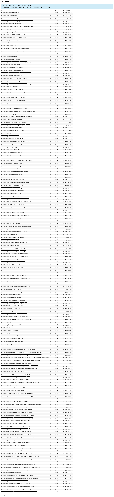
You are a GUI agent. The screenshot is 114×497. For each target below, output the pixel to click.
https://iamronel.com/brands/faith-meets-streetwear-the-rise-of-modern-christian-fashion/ (14, 480)
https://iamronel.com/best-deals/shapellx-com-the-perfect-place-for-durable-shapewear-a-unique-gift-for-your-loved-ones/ (19, 365)
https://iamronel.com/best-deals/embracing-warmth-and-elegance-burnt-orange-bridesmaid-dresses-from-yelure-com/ (19, 349)
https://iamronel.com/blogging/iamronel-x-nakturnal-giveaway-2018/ (11, 127)
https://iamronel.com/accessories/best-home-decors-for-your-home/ (11, 311)
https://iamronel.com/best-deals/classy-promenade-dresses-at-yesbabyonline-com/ (13, 250)
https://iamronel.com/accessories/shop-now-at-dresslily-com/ (10, 73)
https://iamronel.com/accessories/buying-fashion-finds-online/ (10, 317)
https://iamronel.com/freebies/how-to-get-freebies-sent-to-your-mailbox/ (12, 432)
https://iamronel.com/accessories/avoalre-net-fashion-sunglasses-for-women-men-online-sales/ (15, 182)
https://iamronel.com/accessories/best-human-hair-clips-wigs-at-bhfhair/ (12, 144)
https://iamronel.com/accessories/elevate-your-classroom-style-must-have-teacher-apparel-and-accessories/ (17, 417)
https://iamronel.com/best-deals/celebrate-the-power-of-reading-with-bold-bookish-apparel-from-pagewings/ (17, 437)
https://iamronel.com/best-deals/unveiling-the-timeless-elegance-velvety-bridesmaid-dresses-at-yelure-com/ (17, 347)
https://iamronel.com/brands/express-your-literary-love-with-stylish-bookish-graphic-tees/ (14, 429)
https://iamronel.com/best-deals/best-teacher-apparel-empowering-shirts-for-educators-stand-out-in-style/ (17, 475)
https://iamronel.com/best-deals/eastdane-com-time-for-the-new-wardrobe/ (12, 254)
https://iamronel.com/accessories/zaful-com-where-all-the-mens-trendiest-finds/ (13, 51)
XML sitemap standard (28, 5)
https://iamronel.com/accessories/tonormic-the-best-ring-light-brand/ (11, 292)
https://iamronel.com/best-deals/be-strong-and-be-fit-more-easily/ (11, 322)
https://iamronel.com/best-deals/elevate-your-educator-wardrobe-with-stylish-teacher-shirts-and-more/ (16, 385)
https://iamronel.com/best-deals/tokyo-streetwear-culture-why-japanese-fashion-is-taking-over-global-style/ (17, 481)
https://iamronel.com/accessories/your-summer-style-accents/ (10, 272)
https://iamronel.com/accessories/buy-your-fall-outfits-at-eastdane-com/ (12, 220)
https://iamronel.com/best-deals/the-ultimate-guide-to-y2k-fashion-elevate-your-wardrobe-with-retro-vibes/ (17, 418)
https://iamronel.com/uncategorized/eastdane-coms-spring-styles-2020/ (11, 264)
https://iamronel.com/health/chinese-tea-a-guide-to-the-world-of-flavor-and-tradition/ (14, 333)
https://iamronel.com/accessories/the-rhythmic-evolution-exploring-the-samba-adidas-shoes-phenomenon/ (17, 374)
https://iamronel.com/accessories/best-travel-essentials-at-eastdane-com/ (12, 174)
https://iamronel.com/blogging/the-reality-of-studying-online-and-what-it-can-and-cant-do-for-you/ (16, 125)
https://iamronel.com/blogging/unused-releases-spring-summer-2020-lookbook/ (13, 243)
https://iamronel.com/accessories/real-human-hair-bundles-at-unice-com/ (12, 138)
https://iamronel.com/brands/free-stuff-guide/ (8, 306)
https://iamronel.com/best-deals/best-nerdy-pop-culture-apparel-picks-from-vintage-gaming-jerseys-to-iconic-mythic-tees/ (19, 478)
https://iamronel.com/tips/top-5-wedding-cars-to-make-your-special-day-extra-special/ (14, 122)
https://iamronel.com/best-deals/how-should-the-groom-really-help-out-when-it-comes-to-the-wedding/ (16, 87)
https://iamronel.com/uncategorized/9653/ (7, 327)
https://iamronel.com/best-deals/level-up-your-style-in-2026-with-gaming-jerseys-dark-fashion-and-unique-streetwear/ (19, 491)
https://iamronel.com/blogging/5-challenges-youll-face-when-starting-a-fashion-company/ (14, 42)
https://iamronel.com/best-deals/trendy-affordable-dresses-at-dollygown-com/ (13, 179)
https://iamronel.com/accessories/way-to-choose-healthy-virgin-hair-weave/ (12, 267)
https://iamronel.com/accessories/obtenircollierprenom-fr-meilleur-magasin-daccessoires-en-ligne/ (16, 201)
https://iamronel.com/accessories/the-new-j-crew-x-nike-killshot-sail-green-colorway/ (14, 188)
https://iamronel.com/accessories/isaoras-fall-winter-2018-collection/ (11, 45)
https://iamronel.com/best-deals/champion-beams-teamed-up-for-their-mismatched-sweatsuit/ (15, 92)
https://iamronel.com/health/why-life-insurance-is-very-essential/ (11, 346)
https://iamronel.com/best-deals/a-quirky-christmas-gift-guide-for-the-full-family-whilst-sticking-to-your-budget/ (18, 26)
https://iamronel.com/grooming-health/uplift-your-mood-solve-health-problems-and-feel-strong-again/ (16, 116)
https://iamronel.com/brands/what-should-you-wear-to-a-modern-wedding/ (12, 130)
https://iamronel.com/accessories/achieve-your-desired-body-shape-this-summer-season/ (14, 316)
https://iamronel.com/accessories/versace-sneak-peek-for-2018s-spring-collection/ (13, 31)
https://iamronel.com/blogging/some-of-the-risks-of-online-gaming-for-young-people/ (14, 302)
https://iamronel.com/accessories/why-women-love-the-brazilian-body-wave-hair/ (13, 207)
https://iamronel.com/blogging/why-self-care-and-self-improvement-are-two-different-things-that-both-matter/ (18, 62)
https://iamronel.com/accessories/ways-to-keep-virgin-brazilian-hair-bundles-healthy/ (14, 313)
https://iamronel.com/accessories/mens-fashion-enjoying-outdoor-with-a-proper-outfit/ (14, 231)
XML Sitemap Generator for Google (40, 7)
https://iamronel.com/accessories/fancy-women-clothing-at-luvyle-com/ (12, 166)
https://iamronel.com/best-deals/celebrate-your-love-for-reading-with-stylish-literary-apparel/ (15, 461)
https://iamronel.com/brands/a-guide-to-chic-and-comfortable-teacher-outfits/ (13, 390)
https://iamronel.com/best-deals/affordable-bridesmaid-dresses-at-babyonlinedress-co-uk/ (14, 253)
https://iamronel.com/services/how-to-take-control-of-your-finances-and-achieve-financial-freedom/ (16, 335)
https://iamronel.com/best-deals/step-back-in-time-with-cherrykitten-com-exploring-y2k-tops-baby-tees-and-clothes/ (18, 355)
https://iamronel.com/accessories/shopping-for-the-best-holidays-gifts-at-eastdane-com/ (14, 248)
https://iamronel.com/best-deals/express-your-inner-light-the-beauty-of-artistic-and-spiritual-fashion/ (16, 459)
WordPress (20, 7)
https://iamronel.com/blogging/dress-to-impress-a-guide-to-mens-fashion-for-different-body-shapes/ (16, 363)
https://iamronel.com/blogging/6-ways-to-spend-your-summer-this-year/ (12, 67)
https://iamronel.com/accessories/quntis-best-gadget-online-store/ (11, 209)
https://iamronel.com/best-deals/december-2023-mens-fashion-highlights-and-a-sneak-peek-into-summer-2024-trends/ (19, 368)
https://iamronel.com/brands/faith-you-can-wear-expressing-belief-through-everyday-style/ (15, 470)
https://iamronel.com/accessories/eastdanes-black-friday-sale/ (10, 245)
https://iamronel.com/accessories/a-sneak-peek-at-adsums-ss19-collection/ (12, 157)
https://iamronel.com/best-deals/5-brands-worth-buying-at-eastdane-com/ (12, 168)
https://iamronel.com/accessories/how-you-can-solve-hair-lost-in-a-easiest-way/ (13, 191)
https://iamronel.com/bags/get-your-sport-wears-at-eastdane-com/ (11, 259)
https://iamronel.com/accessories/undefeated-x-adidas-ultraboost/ (11, 23)
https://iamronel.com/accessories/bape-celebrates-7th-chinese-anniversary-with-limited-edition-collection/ (17, 20)
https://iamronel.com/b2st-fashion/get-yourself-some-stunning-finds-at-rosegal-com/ (14, 61)
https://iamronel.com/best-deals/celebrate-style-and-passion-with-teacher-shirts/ (13, 445)
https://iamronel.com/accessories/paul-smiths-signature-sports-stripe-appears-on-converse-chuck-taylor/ (16, 226)
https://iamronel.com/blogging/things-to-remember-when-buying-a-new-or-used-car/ (14, 324)
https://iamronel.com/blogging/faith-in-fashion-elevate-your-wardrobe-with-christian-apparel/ (15, 426)
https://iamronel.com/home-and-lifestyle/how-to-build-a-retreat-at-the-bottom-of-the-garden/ (15, 48)
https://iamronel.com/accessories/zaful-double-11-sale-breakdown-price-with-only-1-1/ (14, 13)
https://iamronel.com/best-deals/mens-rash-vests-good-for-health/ (11, 146)
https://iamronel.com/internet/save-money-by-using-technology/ (11, 330)
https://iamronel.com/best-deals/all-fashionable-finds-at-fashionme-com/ (12, 147)
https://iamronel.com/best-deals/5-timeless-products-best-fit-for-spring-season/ (13, 54)
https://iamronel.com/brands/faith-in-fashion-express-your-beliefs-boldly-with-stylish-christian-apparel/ (16, 453)
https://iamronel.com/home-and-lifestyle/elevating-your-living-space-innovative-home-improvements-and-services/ (18, 369)
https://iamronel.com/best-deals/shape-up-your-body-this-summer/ (11, 297)
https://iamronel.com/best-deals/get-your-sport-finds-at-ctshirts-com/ (11, 95)
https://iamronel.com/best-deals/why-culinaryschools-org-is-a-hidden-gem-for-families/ (14, 401)
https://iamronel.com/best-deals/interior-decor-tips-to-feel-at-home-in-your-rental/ (13, 21)
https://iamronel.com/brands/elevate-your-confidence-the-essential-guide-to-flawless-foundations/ (16, 450)
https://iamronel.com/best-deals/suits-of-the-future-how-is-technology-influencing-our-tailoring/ (15, 124)
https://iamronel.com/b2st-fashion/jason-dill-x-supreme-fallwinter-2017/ (12, 24)
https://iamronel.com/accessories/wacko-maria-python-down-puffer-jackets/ (12, 237)
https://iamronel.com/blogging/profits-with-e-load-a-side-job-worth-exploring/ (13, 358)
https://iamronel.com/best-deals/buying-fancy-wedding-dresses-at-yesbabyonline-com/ (14, 251)
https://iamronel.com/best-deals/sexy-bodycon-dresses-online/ (10, 149)
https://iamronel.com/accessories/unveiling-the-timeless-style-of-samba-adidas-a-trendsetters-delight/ (16, 366)
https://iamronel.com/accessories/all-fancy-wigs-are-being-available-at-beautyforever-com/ (15, 198)
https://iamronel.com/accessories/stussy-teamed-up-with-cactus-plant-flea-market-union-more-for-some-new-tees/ (18, 18)
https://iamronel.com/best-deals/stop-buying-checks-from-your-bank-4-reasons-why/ (14, 78)
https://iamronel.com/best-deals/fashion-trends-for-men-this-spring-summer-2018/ (13, 65)
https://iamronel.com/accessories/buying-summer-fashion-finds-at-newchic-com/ (13, 300)
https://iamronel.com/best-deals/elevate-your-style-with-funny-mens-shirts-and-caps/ (14, 398)
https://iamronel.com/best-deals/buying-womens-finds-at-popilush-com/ (12, 338)
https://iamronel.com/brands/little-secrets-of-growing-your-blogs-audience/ (12, 81)
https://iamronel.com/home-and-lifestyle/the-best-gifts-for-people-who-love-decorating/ (14, 97)
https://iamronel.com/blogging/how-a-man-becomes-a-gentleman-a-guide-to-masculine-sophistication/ (16, 128)
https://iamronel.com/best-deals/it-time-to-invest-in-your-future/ (10, 64)
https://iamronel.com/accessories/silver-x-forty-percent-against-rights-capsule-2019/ (13, 204)
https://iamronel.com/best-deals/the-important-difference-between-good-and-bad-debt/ (14, 34)
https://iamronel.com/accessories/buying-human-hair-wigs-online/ (11, 294)
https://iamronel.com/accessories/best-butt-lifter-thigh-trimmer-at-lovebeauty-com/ (13, 275)
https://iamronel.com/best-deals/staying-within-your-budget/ (10, 56)
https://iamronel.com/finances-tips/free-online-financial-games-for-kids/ (12, 341)
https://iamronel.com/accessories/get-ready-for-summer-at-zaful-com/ (11, 75)
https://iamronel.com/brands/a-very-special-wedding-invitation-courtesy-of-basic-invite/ (14, 314)
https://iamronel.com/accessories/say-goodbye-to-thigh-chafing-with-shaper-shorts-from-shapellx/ (16, 380)
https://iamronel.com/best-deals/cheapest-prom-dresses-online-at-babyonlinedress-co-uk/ (14, 256)
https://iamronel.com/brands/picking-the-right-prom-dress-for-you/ (11, 325)
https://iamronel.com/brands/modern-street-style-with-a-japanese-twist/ (11, 472)
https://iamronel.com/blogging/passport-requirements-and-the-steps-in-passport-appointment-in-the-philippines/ (18, 111)
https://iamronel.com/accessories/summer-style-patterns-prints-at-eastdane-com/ (13, 210)
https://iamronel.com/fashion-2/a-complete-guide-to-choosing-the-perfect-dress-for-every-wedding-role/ (17, 410)
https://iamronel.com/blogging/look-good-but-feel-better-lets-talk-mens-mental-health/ (14, 83)
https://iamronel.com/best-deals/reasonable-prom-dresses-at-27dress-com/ (12, 139)
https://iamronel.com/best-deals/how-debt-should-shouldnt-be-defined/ (11, 32)
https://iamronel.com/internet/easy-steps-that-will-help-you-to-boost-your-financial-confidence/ (15, 117)
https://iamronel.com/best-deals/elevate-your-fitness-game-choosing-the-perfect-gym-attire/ (15, 388)
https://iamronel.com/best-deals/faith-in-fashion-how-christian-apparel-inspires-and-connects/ (15, 440)
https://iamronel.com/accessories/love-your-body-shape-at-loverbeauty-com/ (12, 218)
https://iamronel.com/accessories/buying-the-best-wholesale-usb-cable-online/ (13, 273)
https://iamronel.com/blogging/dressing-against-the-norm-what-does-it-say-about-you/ (14, 37)
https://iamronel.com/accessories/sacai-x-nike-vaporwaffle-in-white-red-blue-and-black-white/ (15, 286)
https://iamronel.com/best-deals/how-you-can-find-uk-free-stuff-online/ (12, 305)
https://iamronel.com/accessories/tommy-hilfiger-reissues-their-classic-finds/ (12, 196)
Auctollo (50, 7)
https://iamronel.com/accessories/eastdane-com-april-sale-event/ (10, 177)
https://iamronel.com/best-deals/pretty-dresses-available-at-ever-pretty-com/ (12, 136)
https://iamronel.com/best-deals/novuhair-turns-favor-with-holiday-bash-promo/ (13, 29)
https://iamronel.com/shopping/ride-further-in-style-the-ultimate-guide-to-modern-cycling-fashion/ (16, 483)
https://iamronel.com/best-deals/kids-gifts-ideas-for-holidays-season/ (11, 289)
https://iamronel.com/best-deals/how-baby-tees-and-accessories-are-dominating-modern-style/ (15, 407)
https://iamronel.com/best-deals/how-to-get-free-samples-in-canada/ (11, 303)
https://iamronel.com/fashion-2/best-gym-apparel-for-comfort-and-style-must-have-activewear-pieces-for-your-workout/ (19, 473)
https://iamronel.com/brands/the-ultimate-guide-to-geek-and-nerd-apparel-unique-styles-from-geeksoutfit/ (17, 412)
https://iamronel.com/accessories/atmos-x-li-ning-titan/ (9, 232)
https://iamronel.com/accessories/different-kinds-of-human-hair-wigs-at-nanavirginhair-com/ (15, 215)
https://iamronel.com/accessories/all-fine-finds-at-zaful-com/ (10, 12)
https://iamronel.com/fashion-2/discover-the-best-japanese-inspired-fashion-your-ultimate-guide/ (15, 428)
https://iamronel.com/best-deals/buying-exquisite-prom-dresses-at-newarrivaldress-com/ (14, 240)
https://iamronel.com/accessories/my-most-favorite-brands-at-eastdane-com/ (12, 212)
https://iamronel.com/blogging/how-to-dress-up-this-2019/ (10, 135)
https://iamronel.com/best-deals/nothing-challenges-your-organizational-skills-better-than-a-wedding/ (16, 84)
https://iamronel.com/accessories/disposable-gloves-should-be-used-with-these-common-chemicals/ (16, 319)
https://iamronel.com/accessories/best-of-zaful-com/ (9, 15)
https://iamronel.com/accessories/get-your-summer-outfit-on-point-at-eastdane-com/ (14, 202)
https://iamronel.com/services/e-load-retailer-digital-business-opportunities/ (12, 371)
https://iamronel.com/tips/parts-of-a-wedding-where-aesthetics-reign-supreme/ (13, 114)
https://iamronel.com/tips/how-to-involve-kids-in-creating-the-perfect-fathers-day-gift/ (14, 423)
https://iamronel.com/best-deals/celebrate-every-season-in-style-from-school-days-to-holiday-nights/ (16, 439)
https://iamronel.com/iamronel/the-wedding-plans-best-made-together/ (11, 119)
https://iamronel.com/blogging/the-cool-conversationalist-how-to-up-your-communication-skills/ (15, 43)
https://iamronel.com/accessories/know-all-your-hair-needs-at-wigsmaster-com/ (13, 100)
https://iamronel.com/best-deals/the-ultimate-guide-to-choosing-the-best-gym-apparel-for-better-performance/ (17, 486)
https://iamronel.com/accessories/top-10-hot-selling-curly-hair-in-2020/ (12, 283)
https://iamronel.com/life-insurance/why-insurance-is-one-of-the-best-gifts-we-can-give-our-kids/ (16, 448)
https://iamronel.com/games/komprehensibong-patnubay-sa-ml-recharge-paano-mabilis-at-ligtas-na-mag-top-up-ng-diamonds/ (20, 399)
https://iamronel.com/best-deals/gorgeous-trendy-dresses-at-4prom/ (11, 106)
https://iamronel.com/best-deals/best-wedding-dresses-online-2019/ (11, 155)
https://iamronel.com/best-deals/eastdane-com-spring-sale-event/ (10, 262)
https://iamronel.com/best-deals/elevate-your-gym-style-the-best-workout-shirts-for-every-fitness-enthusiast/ (17, 415)
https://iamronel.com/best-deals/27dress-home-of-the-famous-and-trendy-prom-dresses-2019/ (15, 141)
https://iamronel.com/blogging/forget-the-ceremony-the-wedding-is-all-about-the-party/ (14, 108)
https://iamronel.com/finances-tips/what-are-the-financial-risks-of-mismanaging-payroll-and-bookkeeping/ (17, 393)
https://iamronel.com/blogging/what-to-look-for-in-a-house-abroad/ (11, 103)
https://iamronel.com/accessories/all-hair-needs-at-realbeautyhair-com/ (11, 86)
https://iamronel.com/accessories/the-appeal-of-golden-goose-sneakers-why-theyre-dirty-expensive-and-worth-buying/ (19, 377)
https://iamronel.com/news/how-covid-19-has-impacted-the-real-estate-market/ (13, 295)
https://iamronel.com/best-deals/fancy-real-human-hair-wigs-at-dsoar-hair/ (12, 163)
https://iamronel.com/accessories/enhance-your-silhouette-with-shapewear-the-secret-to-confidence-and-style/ (17, 409)
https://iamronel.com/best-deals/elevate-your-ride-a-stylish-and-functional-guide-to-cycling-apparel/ (16, 434)
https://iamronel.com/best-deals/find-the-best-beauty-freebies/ (10, 308)
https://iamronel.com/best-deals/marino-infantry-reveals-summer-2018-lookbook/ (13, 94)
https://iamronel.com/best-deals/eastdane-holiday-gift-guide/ (10, 239)
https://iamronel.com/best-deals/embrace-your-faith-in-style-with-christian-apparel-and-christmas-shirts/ (17, 396)
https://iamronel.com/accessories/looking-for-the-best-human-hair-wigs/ (12, 185)
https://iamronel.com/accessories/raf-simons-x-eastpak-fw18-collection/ (12, 89)
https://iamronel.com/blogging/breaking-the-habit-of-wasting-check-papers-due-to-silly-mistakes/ (16, 72)
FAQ (18, 495)
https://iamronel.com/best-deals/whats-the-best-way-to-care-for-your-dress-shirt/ (13, 133)
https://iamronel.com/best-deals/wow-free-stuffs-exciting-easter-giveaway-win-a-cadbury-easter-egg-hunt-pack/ (18, 169)
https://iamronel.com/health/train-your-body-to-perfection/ (10, 40)
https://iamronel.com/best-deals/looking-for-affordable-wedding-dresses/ (12, 281)
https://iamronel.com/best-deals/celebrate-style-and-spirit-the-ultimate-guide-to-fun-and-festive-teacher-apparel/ (18, 464)
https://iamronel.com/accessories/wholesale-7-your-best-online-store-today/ (12, 284)
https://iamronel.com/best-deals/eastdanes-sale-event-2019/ (10, 221)
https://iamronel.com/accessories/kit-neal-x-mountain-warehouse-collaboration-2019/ (14, 158)
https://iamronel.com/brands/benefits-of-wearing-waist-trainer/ (10, 344)
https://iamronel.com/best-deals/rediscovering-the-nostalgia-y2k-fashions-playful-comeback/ (15, 387)
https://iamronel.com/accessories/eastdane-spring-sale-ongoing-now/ (11, 193)
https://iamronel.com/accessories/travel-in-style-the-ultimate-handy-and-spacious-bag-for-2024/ (15, 376)
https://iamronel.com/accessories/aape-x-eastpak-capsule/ (9, 234)
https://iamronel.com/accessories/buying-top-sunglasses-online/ (10, 223)
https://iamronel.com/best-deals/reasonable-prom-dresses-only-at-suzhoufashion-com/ (14, 242)
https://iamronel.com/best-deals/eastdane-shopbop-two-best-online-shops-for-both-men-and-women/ (16, 160)
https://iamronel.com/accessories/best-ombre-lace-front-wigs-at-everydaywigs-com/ (13, 76)
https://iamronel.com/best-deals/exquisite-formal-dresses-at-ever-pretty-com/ (12, 229)
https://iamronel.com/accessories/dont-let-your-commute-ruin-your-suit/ (12, 70)
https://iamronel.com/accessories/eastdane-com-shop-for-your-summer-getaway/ (13, 261)
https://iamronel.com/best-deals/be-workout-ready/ (8, 180)
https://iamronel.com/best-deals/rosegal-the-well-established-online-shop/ (12, 59)
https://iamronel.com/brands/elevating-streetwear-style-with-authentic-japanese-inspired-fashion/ (15, 442)
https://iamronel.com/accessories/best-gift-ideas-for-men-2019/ (10, 187)
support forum (23, 495)
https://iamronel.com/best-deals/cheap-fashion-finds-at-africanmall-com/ (12, 199)
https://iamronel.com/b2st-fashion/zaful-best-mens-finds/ (9, 53)
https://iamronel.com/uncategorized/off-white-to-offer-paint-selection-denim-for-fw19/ (14, 190)
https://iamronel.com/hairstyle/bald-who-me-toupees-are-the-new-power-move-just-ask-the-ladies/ (16, 431)
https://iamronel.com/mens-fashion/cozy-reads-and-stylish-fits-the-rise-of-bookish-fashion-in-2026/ (16, 484)
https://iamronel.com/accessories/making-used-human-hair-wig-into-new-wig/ (13, 265)
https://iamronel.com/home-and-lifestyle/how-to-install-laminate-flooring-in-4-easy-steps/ (14, 171)
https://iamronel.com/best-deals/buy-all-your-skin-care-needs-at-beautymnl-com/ (13, 105)
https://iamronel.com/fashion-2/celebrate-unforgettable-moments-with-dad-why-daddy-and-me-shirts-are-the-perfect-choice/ (20, 421)
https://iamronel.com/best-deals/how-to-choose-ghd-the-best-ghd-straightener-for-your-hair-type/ (16, 278)
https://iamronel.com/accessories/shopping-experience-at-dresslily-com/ (12, 152)
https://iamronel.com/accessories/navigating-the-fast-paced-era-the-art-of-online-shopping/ (15, 379)
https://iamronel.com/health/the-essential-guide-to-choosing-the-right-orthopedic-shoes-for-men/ (15, 420)
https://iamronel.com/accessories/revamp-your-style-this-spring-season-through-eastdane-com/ (15, 270)
